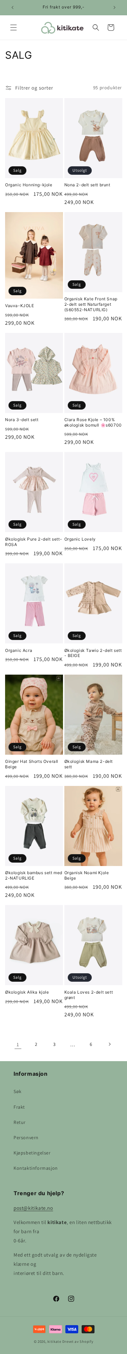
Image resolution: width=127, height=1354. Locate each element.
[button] (13, 27)
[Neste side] (109, 1044)
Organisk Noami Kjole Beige (86, 875)
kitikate (54, 1341)
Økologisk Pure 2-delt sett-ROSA (33, 542)
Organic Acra (18, 650)
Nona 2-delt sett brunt (87, 184)
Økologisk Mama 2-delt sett (88, 764)
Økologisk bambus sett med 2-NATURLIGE (33, 875)
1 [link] (18, 1044)
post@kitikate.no (33, 1208)
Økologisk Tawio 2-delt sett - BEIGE (93, 653)
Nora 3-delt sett (22, 419)
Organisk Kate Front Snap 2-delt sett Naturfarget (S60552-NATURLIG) (91, 304)
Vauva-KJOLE (19, 305)
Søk (18, 1091)
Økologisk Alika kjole (27, 992)
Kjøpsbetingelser (32, 1153)
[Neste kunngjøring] (114, 7)
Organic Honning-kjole (28, 184)
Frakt (19, 1107)
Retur (20, 1122)
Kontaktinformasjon (36, 1168)
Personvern (26, 1137)
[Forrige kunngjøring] (12, 7)
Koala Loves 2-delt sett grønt (88, 995)
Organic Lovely (80, 539)
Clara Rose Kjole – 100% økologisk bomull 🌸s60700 (93, 422)
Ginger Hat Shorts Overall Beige (31, 764)
